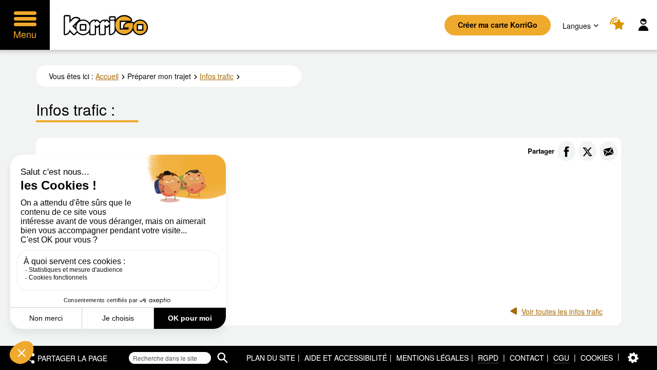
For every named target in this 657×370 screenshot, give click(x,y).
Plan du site (270, 358)
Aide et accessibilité (345, 358)
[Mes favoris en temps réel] (619, 25)
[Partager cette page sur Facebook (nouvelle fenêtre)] (566, 151)
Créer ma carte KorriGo (497, 25)
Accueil (107, 76)
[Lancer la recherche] (222, 358)
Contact (527, 358)
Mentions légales (432, 358)
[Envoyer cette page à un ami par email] (608, 151)
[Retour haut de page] (638, 361)
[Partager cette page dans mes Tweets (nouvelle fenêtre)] (587, 151)
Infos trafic (217, 76)
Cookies (597, 358)
